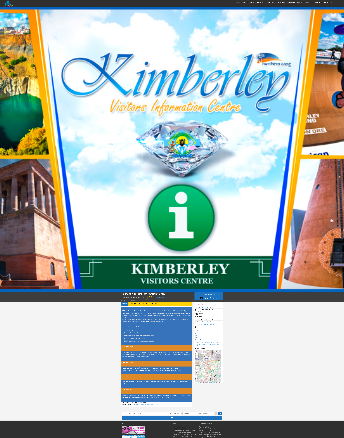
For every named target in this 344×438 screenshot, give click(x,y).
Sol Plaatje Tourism (207, 307)
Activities (201, 430)
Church (186, 436)
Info (312, 2)
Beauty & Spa (217, 434)
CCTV (183, 436)
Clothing (192, 436)
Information (214, 342)
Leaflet (200, 382)
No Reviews (160, 297)
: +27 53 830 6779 (130, 301)
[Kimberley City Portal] (8, 6)
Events (306, 2)
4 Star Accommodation (179, 427)
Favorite (200, 304)
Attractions (204, 342)
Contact (318, 2)
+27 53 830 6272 (209, 324)
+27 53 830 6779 (206, 322)
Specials (245, 2)
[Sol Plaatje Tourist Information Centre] (208, 365)
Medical (299, 2)
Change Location (331, 2)
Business (212, 436)
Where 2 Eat (261, 2)
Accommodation (179, 429)
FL (209, 342)
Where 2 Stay (271, 2)
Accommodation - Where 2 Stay (184, 431)
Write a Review (209, 294)
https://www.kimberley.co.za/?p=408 (147, 404)
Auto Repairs (184, 432)
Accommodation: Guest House (208, 429)
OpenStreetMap (211, 382)
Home (238, 2)
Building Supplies (186, 434)
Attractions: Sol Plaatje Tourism (204, 344)
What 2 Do (281, 2)
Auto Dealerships (203, 432)
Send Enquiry (210, 298)
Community (291, 2)
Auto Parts (176, 432)
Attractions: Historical (215, 430)
